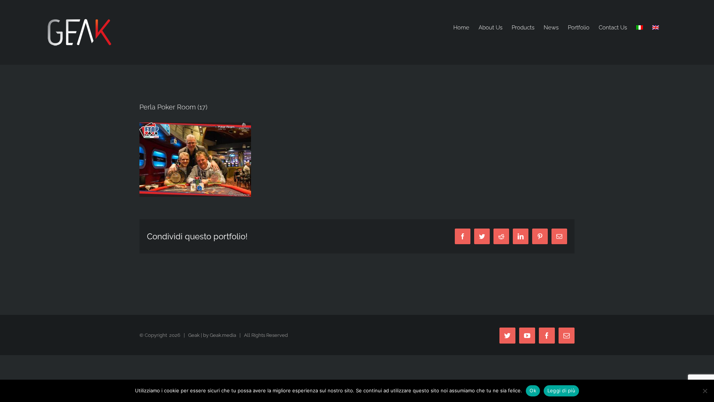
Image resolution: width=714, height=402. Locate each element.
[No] (704, 391)
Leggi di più (561, 390)
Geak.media (223, 335)
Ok (533, 390)
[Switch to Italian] (639, 27)
